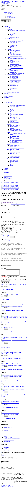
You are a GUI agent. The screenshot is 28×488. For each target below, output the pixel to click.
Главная (6, 26)
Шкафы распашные (14, 70)
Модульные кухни (14, 61)
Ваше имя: (3, 268)
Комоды (12, 46)
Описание (6, 239)
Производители (8, 449)
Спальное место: (5, 219)
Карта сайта (7, 441)
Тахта (11, 89)
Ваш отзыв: (3, 275)
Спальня (9, 49)
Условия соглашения (9, 440)
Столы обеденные (14, 64)
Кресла (11, 90)
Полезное (6, 94)
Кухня (8, 57)
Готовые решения (14, 31)
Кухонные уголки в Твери (16, 68)
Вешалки (12, 34)
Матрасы (12, 53)
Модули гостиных (14, 48)
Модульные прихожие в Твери (17, 30)
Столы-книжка (13, 45)
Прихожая (9, 29)
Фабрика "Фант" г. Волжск (18, 204)
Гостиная (9, 38)
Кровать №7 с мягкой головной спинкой (11, 369)
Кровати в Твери (14, 52)
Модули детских (14, 76)
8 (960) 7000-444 (5, 4)
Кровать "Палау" (5, 299)
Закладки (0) (10, 16)
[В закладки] (2, 286)
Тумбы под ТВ (13, 42)
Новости (6, 93)
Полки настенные (14, 82)
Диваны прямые (14, 85)
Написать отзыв (10, 202)
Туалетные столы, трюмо (16, 56)
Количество (4, 236)
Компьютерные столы (15, 80)
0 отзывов (3, 202)
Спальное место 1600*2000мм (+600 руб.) (13, 224)
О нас (5, 436)
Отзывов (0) (7, 240)
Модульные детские (15, 77)
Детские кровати (14, 78)
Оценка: (3, 279)
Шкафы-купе (13, 72)
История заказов (8, 429)
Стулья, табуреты (14, 66)
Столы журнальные (15, 43)
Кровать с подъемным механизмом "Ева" (12, 310)
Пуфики (12, 35)
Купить (12, 236)
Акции (5, 448)
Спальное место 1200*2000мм (10, 221)
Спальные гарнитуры (15, 50)
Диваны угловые (14, 86)
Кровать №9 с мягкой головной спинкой (11, 381)
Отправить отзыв (5, 280)
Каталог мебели (8, 27)
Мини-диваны (13, 88)
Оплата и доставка (8, 96)
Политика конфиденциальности (12, 438)
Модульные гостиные (15, 41)
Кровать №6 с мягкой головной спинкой (11, 358)
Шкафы (9, 69)
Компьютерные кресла (13, 92)
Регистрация (10, 13)
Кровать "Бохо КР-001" (7, 289)
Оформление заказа (12, 17)
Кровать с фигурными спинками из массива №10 (14, 322)
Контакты (6, 97)
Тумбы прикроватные (15, 54)
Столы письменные (15, 81)
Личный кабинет (8, 12)
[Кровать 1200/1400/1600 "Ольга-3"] (10, 182)
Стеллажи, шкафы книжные (17, 73)
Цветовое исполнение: (6, 228)
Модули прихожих (14, 37)
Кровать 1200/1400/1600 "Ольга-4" (10, 407)
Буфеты (11, 62)
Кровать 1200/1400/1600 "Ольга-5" (10, 418)
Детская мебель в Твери (13, 74)
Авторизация (10, 14)
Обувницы (12, 33)
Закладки (6, 430)
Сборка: (3, 225)
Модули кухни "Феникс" (16, 65)
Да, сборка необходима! (8, 227)
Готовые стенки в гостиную (17, 39)
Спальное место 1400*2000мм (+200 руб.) (13, 222)
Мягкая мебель (11, 84)
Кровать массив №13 (6, 331)
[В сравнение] (1, 286)
